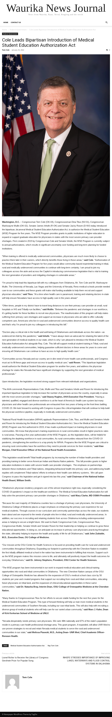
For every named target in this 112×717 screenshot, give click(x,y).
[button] (106, 22)
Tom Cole (5, 50)
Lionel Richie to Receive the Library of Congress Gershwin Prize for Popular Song (25, 659)
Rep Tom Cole (53, 645)
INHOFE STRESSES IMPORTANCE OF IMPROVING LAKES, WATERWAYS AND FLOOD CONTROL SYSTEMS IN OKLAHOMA (86, 660)
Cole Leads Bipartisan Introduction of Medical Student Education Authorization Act (48, 42)
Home (5, 22)
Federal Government (18, 29)
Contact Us (16, 22)
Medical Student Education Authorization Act (27, 645)
